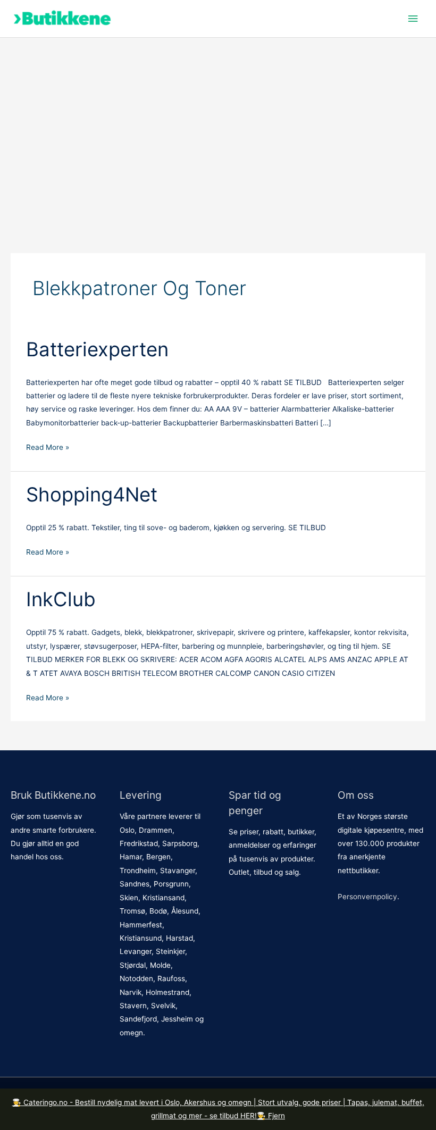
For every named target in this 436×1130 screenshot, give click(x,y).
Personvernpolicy (367, 896)
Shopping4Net (91, 494)
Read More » (47, 446)
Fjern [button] (276, 1115)
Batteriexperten (97, 349)
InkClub (61, 599)
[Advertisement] (218, 144)
